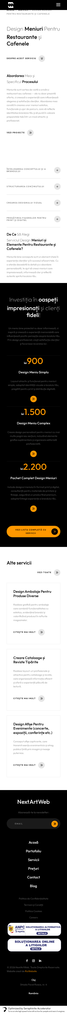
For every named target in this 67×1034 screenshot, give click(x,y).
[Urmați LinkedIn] (40, 960)
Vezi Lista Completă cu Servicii (30, 531)
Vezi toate (44, 572)
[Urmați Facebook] (27, 960)
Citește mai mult (24, 632)
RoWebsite (31, 971)
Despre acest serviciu (21, 58)
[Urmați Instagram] (33, 960)
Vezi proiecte (16, 132)
